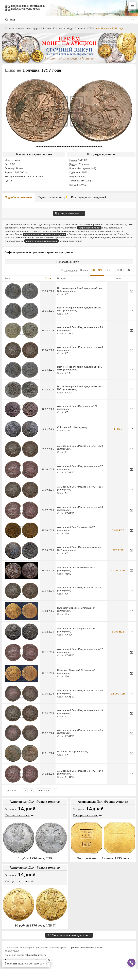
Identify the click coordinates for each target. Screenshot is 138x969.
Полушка (80, 28)
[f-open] (131, 963)
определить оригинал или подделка (44, 234)
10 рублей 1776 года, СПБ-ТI (35, 925)
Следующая (43, 790)
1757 (90, 28)
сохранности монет (89, 227)
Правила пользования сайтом (86, 947)
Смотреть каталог (17, 815)
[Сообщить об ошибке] (131, 291)
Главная (9, 28)
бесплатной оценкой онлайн (41, 241)
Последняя (56, 790)
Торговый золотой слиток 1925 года (103, 858)
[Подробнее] (21, 291)
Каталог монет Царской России (33, 28)
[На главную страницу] (23, 7)
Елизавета (59, 28)
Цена (117, 278)
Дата (47, 278)
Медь (70, 28)
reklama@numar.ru (35, 955)
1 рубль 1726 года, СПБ (35, 858)
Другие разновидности (69, 213)
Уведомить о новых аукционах (71, 935)
